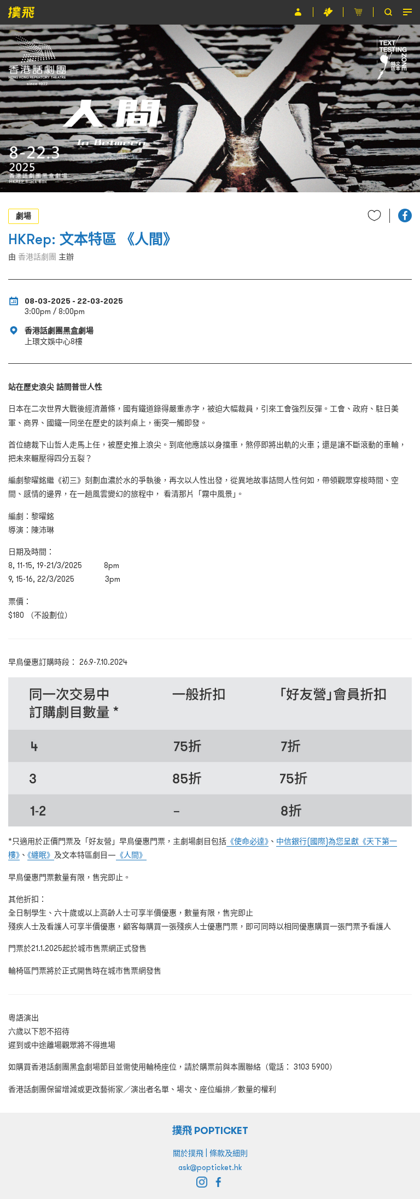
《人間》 (131, 855)
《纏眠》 (40, 855)
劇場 (23, 216)
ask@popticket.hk (210, 1167)
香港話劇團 (37, 257)
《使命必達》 (247, 841)
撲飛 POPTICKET (210, 1130)
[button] (405, 215)
